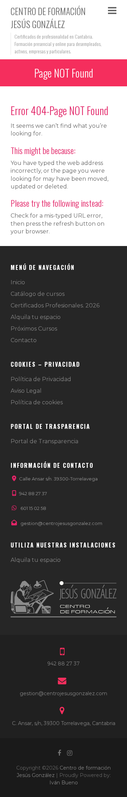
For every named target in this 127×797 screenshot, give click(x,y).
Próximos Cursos (34, 328)
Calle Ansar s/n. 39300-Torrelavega (58, 478)
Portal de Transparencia (44, 441)
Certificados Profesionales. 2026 (55, 305)
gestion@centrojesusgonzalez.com (61, 523)
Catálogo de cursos (38, 294)
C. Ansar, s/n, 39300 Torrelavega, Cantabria (63, 723)
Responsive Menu (112, 10)
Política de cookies (37, 402)
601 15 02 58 (33, 508)
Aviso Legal (26, 390)
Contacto (24, 340)
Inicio (18, 282)
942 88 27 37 (33, 493)
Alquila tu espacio (36, 317)
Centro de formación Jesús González (48, 18)
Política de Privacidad (41, 379)
